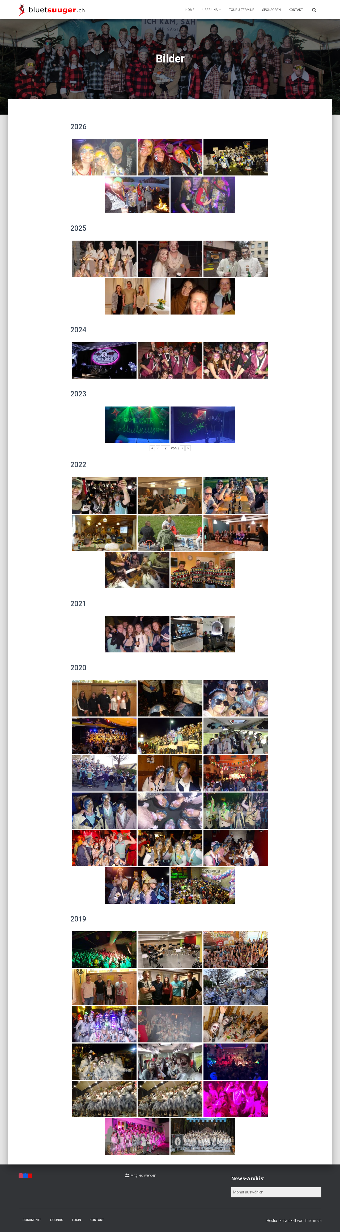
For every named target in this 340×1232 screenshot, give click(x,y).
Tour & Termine (241, 10)
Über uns (210, 10)
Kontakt (296, 10)
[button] (219, 10)
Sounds (56, 1220)
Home (189, 10)
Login (76, 1220)
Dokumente (32, 1220)
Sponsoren (271, 10)
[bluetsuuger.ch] (51, 9)
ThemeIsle (312, 1220)
